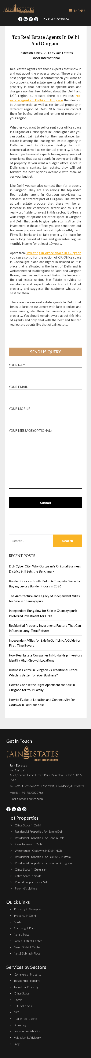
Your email (18, 387)
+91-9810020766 (57, 19)
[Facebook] (20, 19)
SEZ (16, 1012)
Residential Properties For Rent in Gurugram (43, 863)
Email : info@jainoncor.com (27, 799)
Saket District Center (27, 947)
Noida (17, 922)
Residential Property (27, 980)
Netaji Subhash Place (27, 953)
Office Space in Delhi (28, 825)
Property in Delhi (25, 915)
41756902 (77, 786)
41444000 (62, 786)
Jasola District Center (28, 941)
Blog (16, 1044)
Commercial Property (27, 974)
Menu (79, 10)
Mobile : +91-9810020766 (26, 792)
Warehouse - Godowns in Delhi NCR (38, 850)
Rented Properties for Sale (31, 882)
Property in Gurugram (28, 909)
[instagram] (36, 19)
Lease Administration (27, 1031)
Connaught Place (25, 928)
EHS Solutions (23, 1006)
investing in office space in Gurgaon (53, 253)
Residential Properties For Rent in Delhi (40, 838)
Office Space (21, 993)
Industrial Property (26, 987)
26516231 (47, 786)
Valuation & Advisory (27, 1037)
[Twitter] (31, 19)
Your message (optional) (30, 430)
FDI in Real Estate (25, 1018)
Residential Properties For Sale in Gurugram (43, 857)
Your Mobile (19, 408)
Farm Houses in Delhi (29, 844)
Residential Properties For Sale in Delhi (39, 831)
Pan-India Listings (26, 888)
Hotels (18, 999)
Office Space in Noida (28, 876)
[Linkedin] (25, 19)
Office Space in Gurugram (31, 869)
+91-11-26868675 (27, 786)
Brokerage (20, 1025)
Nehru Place (21, 934)
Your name (18, 365)
